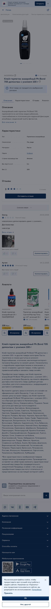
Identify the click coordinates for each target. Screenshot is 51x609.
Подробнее (36, 589)
